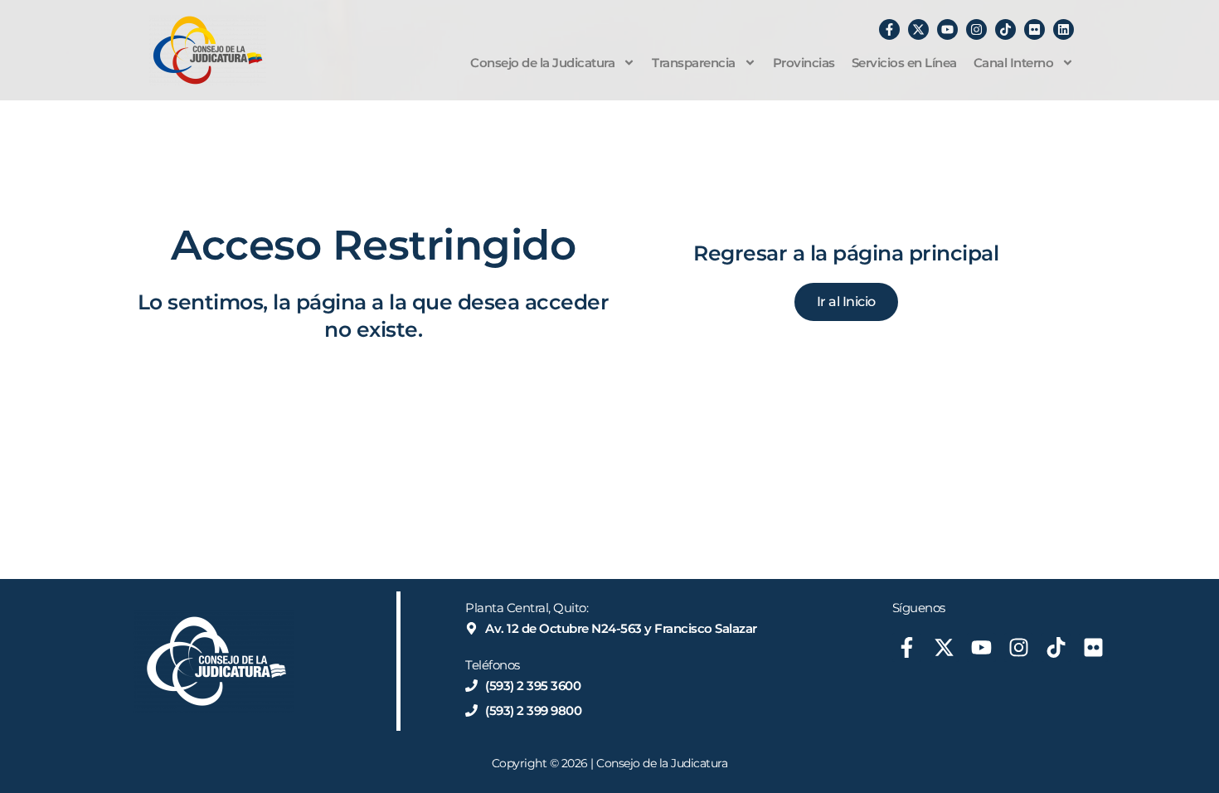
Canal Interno (1014, 63)
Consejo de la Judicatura (542, 63)
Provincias (804, 63)
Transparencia (694, 63)
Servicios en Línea (904, 63)
